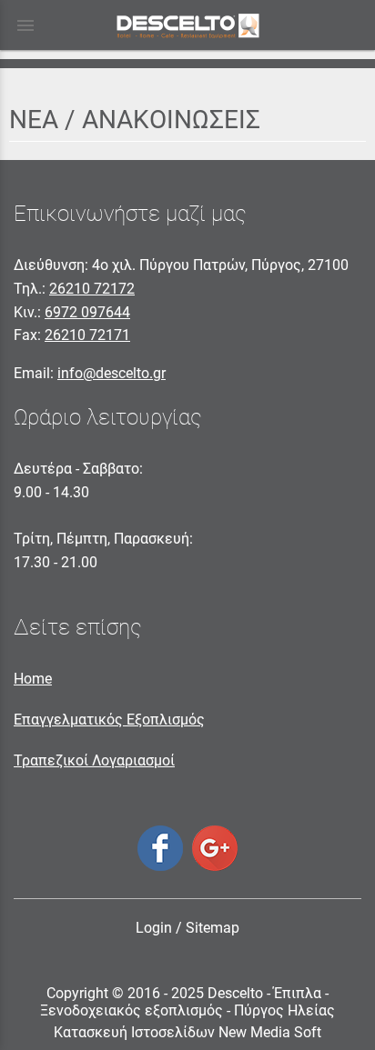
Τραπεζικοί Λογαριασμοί (94, 760)
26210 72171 (87, 335)
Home (33, 678)
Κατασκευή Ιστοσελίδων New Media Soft (187, 1032)
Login (154, 927)
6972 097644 (87, 312)
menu (25, 25)
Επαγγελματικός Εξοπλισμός (109, 719)
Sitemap (212, 927)
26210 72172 (92, 288)
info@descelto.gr (111, 373)
